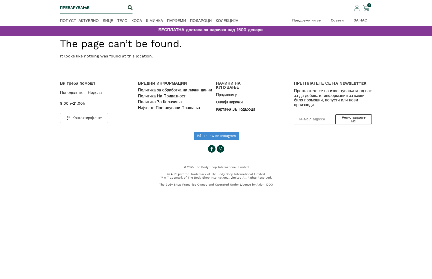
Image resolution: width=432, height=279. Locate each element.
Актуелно (88, 20)
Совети (337, 20)
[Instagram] (220, 149)
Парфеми (176, 20)
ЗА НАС (360, 20)
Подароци (201, 20)
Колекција (227, 20)
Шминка (154, 20)
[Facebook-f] (212, 149)
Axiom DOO (264, 184)
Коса (137, 20)
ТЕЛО (122, 20)
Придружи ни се (306, 20)
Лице (108, 20)
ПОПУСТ (68, 20)
